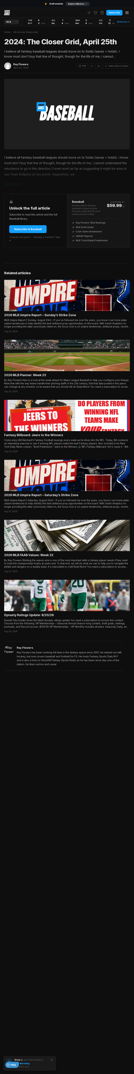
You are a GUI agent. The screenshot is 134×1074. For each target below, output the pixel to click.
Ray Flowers (20, 64)
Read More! (12, 184)
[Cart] (102, 12)
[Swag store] (95, 12)
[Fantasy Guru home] (7, 12)
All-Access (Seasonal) (25, 32)
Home (7, 32)
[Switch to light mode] (89, 12)
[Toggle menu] (127, 12)
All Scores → (123, 22)
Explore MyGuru (77, 4)
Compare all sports (19, 237)
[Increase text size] (99, 66)
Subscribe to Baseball (28, 229)
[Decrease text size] (92, 65)
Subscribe (114, 12)
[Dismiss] (52, 1060)
